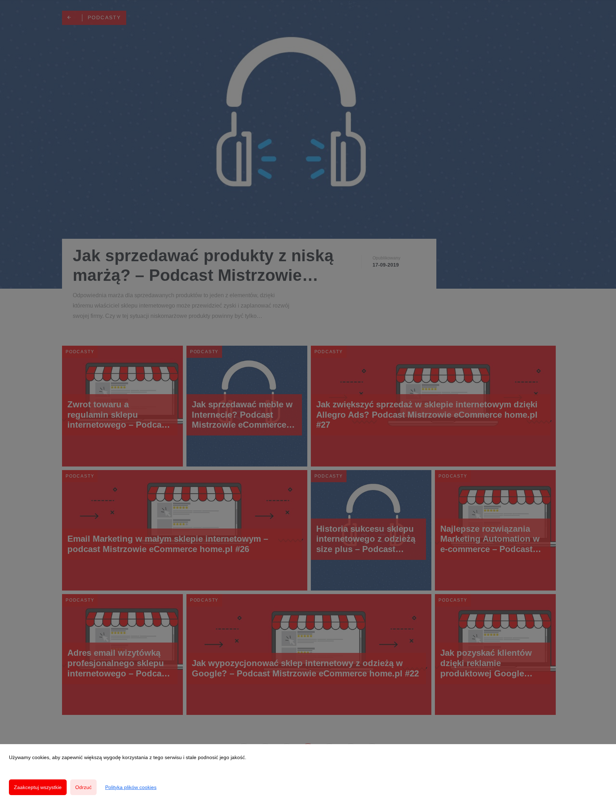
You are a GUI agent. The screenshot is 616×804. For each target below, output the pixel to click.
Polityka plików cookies (130, 787)
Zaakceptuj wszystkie (38, 787)
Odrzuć (83, 787)
